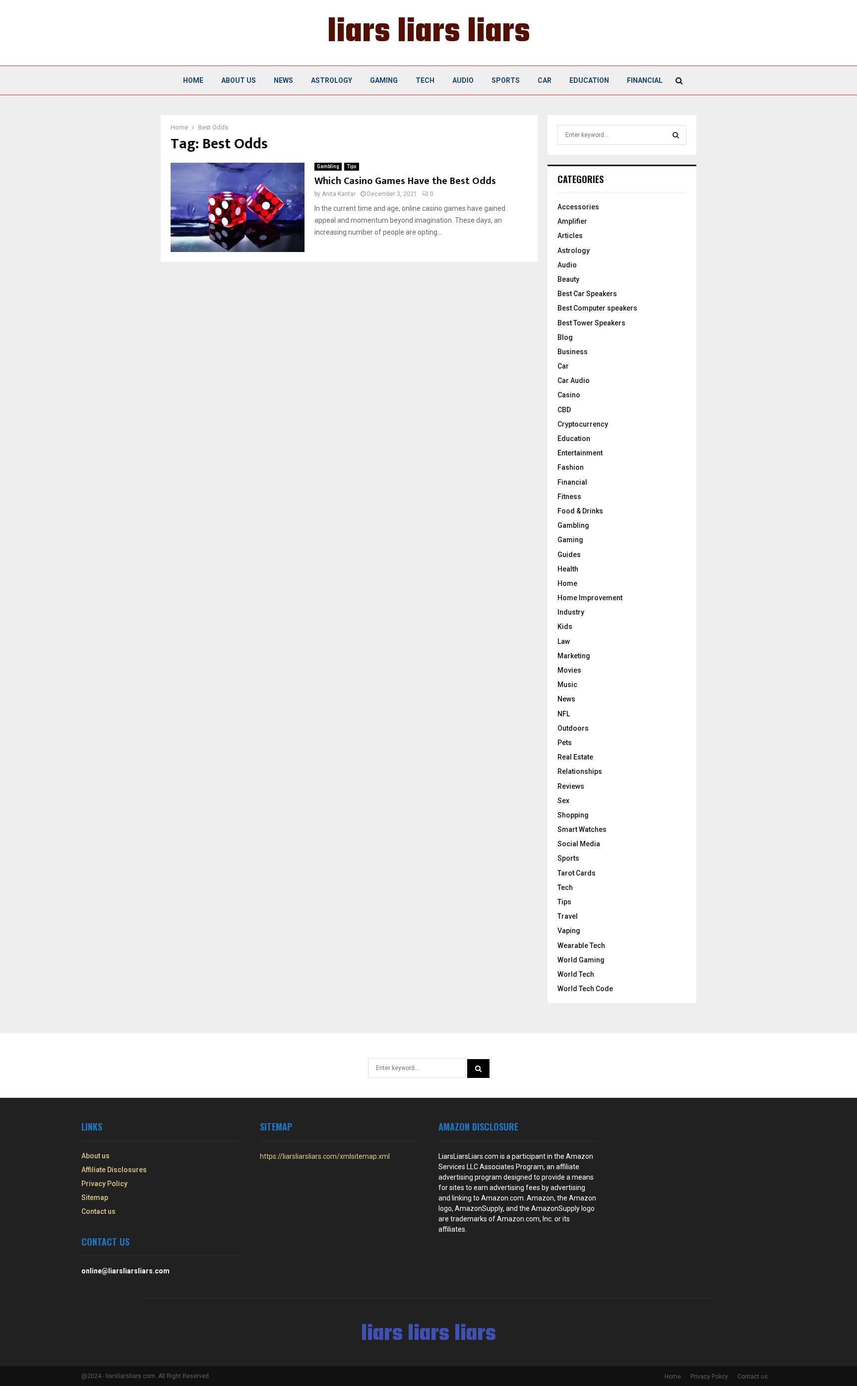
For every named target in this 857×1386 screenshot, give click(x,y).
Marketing (573, 656)
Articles (570, 236)
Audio (463, 80)
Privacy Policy (104, 1184)
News (283, 80)
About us (238, 80)
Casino (568, 395)
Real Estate (575, 757)
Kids (564, 626)
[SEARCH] (675, 135)
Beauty (568, 279)
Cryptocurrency (582, 424)
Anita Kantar (339, 193)
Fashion (570, 467)
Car (544, 80)
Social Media (578, 844)
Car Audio (573, 380)
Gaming (384, 80)
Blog (565, 337)
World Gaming (581, 960)
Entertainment (580, 453)
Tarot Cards (576, 873)
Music (567, 685)
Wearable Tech (581, 945)
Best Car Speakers (587, 294)
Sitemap (94, 1197)
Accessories (578, 207)
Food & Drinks (580, 511)
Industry (570, 612)
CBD (564, 410)
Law (563, 641)
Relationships (579, 771)
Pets (564, 743)
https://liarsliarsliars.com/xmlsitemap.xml (325, 1156)
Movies (569, 670)
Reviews (570, 786)
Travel (567, 916)
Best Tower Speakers (591, 323)
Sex (563, 801)
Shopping (573, 815)
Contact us (98, 1211)
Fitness (569, 497)
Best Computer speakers (597, 308)
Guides (569, 555)
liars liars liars (428, 33)
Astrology (331, 80)
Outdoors (573, 728)
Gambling (328, 166)
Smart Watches (582, 829)
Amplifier (572, 221)
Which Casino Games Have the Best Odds (405, 181)
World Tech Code (585, 989)
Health (567, 569)
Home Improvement (589, 598)
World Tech (575, 974)
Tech (425, 80)
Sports (505, 80)
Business (572, 352)
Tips (352, 166)
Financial (645, 80)
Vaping (568, 931)
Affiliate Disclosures (114, 1170)
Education (589, 80)
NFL (563, 714)
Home (193, 80)
